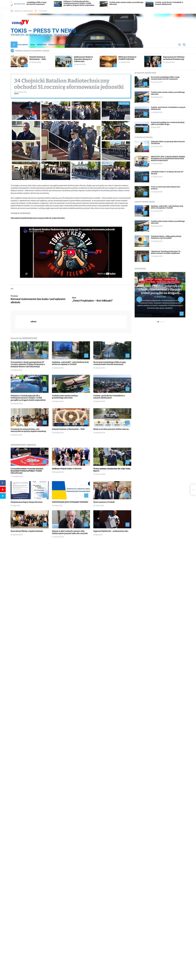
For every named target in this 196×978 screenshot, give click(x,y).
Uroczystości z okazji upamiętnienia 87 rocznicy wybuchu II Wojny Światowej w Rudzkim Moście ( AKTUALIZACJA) (28, 364)
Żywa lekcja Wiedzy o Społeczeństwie (27, 531)
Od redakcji (158, 279)
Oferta (32, 45)
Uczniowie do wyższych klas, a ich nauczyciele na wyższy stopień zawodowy (144, 3)
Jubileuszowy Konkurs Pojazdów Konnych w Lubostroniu (83, 59)
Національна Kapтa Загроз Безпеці (26, 502)
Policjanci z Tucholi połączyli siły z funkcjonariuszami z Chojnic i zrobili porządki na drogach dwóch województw (28, 398)
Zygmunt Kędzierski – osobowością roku (110, 531)
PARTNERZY (63, 45)
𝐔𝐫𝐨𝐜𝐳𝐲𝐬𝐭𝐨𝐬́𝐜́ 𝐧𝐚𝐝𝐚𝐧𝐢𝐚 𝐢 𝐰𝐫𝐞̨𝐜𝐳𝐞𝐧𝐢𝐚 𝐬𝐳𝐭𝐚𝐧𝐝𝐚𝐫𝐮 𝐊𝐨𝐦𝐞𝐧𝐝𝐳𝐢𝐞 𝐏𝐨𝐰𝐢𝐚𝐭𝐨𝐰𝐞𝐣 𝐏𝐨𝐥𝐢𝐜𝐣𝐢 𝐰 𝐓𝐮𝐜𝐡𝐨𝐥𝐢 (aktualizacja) (27, 470)
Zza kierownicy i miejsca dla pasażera (168, 282)
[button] (139, 299)
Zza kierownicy (119, 45)
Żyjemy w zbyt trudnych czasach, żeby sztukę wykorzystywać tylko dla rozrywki (70, 532)
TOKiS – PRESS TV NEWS (43, 31)
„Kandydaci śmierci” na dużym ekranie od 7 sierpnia (167, 173)
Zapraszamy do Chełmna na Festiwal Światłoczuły (173, 58)
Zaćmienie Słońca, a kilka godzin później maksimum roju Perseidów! (166, 237)
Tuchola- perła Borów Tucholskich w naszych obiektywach (96, 3)
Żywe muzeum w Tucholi (104, 502)
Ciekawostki (52, 45)
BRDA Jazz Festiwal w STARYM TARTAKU (127, 58)
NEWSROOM (41, 45)
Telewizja (89, 45)
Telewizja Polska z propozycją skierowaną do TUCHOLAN (168, 143)
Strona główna (22, 45)
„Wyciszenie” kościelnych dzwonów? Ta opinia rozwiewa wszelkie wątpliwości (165, 252)
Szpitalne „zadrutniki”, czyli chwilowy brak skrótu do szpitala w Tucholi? (70, 363)
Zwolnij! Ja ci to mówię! (148, 282)
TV (83, 45)
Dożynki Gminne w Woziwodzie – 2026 (37, 58)
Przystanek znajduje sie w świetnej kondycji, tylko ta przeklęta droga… (168, 123)
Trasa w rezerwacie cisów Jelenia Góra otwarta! (165, 188)
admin (16, 94)
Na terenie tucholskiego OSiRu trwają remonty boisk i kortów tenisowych (109, 363)
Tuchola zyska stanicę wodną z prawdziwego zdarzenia (65, 397)
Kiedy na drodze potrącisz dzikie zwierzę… (111, 429)
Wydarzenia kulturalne (103, 45)
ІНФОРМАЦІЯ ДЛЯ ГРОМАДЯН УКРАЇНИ (70, 502)
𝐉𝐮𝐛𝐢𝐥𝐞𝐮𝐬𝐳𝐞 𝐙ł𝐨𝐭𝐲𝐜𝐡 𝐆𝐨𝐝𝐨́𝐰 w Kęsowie (67, 468)
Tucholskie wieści (169, 279)
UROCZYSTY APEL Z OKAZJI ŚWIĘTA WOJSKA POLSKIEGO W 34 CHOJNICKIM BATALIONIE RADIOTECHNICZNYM (168, 159)
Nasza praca (75, 45)
